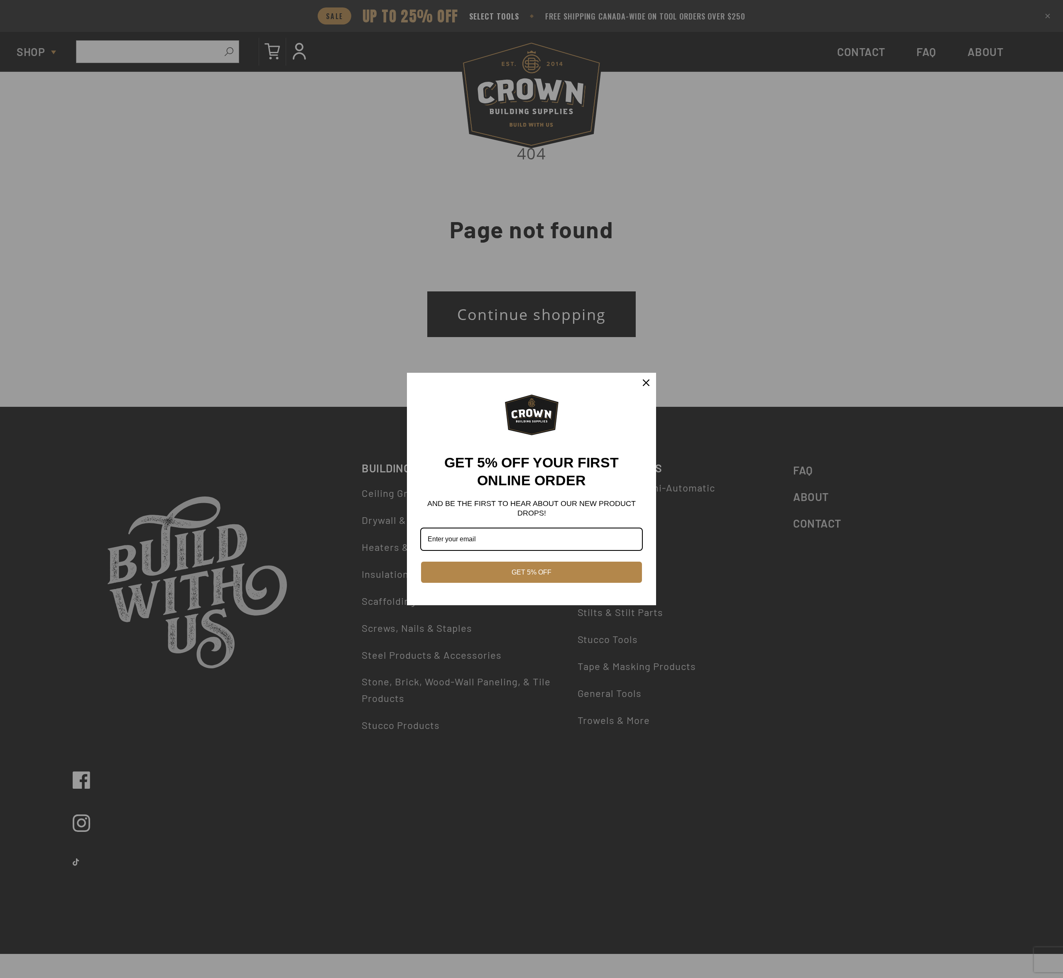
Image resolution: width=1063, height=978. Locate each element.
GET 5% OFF (531, 572)
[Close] (646, 383)
